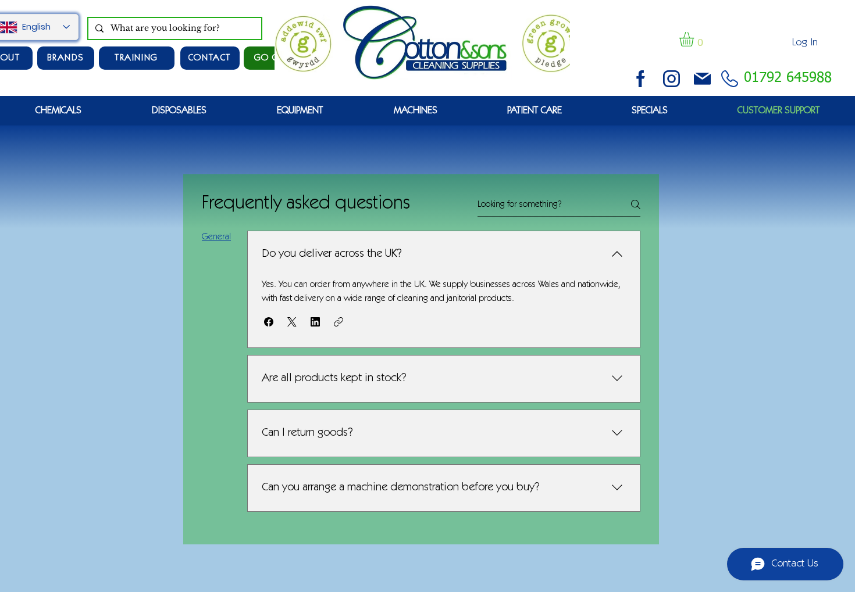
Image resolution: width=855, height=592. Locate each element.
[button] (695, 39)
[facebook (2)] (640, 78)
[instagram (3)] (671, 78)
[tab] (216, 237)
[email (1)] (702, 78)
